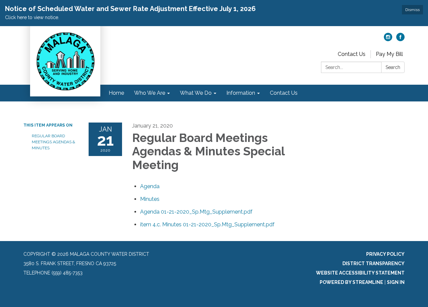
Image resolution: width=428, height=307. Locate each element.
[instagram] (388, 39)
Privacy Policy (385, 254)
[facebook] (400, 39)
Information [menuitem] (240, 93)
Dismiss (412, 9)
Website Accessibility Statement (360, 273)
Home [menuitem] (116, 93)
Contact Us (351, 54)
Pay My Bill (389, 54)
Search (393, 67)
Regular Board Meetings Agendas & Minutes (53, 142)
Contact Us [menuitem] (284, 93)
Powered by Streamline (351, 282)
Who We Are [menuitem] (149, 93)
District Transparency (373, 263)
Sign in (396, 282)
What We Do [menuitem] (196, 93)
